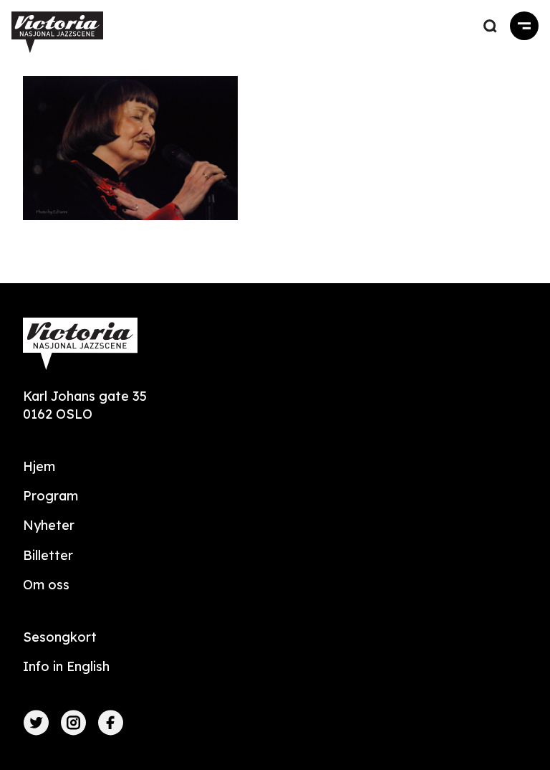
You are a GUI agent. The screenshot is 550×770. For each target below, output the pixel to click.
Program (50, 496)
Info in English (66, 666)
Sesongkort (60, 637)
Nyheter (48, 525)
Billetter (48, 555)
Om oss (46, 584)
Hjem (39, 466)
